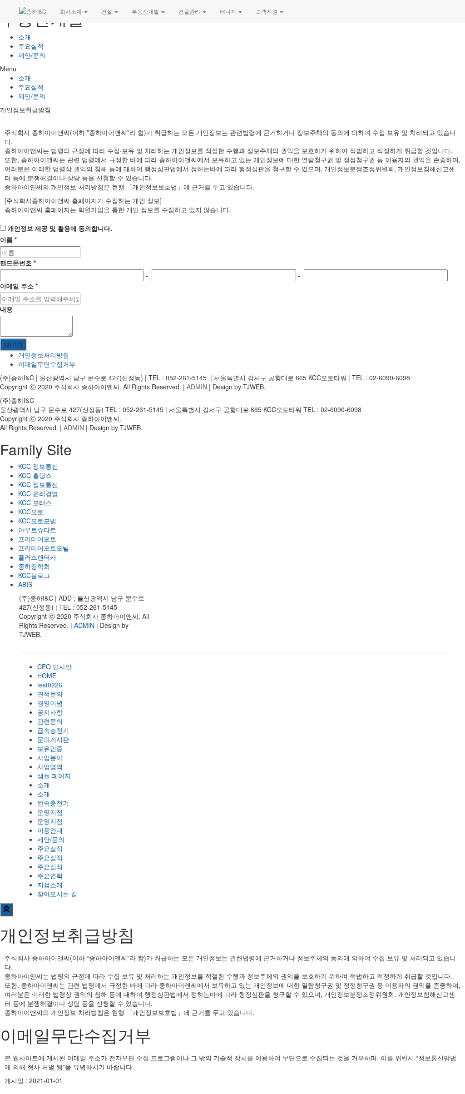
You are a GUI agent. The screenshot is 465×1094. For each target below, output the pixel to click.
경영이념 (50, 702)
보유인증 (50, 748)
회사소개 (71, 11)
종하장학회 (34, 566)
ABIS (25, 584)
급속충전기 (53, 730)
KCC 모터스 (35, 502)
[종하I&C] (32, 11)
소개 (24, 36)
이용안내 (50, 830)
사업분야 (50, 757)
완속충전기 (53, 802)
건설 (107, 11)
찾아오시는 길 (57, 893)
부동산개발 (146, 11)
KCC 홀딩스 (35, 475)
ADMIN (197, 386)
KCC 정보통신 (38, 466)
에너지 (228, 11)
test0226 (49, 684)
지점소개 (50, 884)
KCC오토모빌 (37, 520)
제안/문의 (31, 55)
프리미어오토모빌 (43, 547)
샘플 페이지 (54, 775)
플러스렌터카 (37, 557)
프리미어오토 (37, 538)
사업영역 (50, 766)
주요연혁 (50, 875)
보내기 (13, 344)
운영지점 (50, 811)
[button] (232, 68)
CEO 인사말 (54, 666)
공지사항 (50, 711)
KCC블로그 (34, 575)
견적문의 (50, 693)
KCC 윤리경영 (38, 493)
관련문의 (50, 721)
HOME (46, 675)
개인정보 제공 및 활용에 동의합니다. (59, 228)
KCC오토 (31, 511)
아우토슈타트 (37, 529)
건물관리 (190, 11)
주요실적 (31, 45)
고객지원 (267, 11)
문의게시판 (53, 739)
